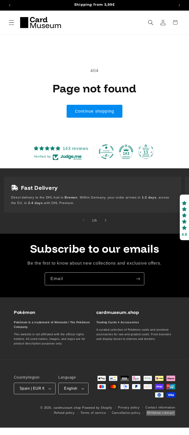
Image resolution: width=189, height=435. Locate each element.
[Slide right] (105, 220)
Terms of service (93, 413)
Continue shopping (94, 111)
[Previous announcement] (10, 5)
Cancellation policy (126, 413)
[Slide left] (83, 220)
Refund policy (64, 413)
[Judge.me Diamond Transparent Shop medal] (106, 151)
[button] (12, 22)
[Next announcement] (179, 5)
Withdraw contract (160, 413)
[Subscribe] (138, 278)
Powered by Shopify (97, 407)
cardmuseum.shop (67, 407)
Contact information (160, 407)
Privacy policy (129, 407)
